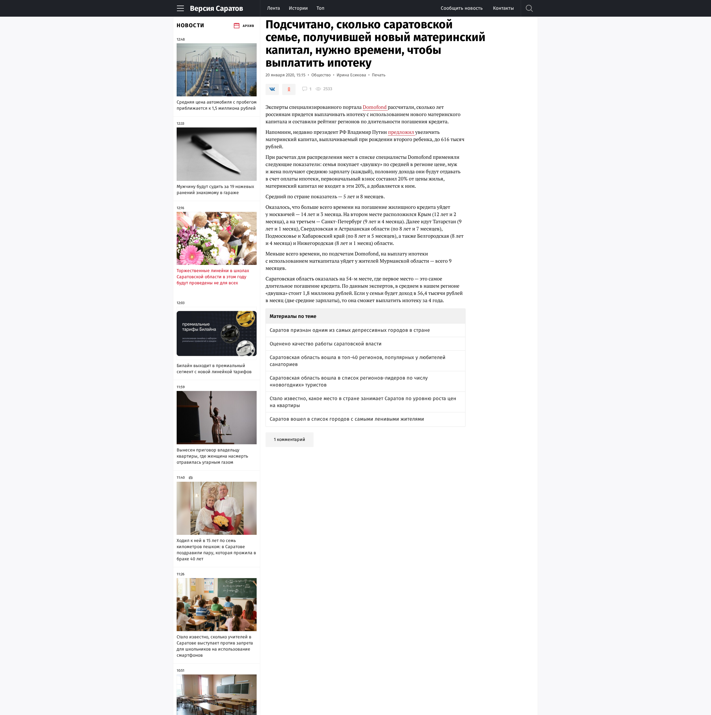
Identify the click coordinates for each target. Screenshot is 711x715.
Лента (273, 8)
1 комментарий (289, 439)
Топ (320, 8)
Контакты (503, 8)
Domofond (375, 107)
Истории (298, 8)
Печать (378, 74)
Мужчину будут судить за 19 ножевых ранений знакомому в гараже (215, 189)
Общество (321, 74)
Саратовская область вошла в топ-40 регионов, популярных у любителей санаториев (357, 360)
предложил (401, 132)
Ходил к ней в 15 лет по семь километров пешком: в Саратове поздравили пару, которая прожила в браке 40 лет (216, 549)
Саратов (216, 8)
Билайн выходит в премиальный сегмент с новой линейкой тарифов (214, 368)
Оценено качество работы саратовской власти (326, 344)
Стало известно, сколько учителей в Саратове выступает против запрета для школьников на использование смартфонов (215, 646)
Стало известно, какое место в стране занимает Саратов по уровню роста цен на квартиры (363, 401)
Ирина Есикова (351, 74)
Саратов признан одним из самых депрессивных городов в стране (350, 330)
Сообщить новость (462, 8)
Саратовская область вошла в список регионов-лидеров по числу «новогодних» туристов (349, 381)
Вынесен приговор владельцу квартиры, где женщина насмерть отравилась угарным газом (212, 456)
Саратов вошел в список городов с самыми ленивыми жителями (347, 419)
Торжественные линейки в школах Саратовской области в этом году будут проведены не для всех (213, 276)
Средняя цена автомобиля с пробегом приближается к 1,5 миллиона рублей (217, 105)
